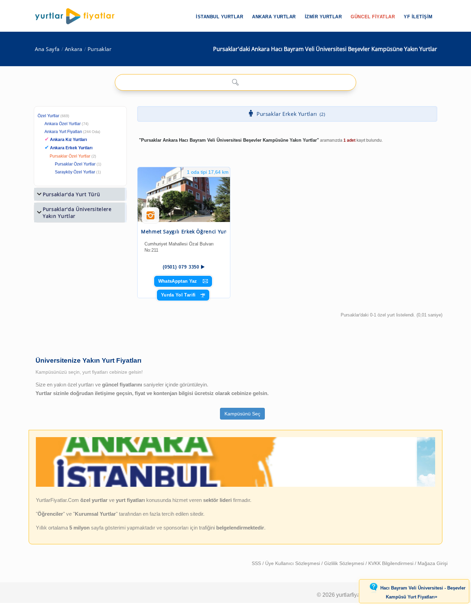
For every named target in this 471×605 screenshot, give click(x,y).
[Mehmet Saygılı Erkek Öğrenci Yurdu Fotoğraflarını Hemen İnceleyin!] (150, 218)
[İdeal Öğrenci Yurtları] (235, 485)
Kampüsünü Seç (242, 413)
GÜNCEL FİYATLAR (373, 16)
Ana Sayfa (47, 49)
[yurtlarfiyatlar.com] (78, 16)
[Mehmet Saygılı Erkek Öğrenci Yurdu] (184, 194)
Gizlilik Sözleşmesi (344, 563)
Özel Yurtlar (48, 115)
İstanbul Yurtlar (219, 16)
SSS (257, 563)
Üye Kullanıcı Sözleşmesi (293, 563)
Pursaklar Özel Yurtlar (70, 156)
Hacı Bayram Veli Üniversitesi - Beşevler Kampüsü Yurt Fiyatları (422, 592)
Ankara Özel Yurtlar (62, 123)
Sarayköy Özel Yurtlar (75, 172)
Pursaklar (100, 49)
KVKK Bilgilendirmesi (391, 563)
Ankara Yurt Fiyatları (72, 131)
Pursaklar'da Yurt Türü (71, 194)
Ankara (73, 49)
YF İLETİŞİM (418, 16)
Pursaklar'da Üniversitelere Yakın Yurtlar (77, 212)
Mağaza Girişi (433, 563)
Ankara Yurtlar (273, 16)
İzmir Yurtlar (323, 16)
